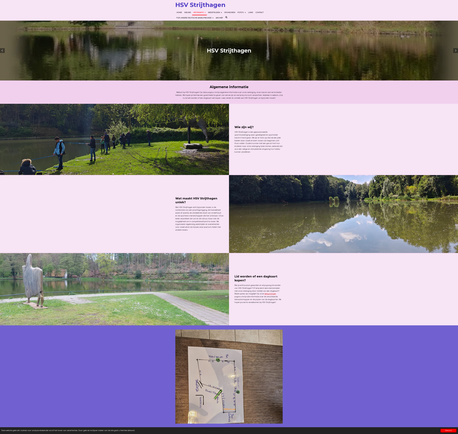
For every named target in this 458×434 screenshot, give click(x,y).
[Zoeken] (226, 17)
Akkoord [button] (448, 430)
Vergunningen (270, 294)
